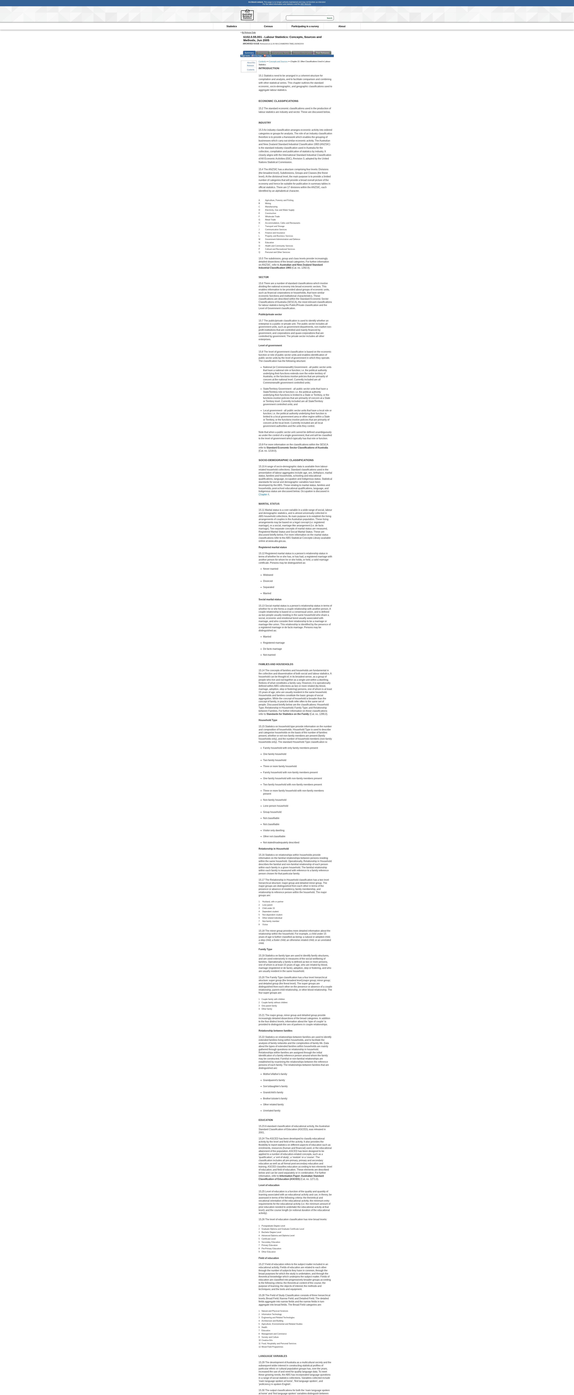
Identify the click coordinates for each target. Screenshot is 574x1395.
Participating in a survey (305, 26)
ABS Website (305, 4)
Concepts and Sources (278, 62)
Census (268, 26)
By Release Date (249, 33)
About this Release (251, 64)
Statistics (231, 26)
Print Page (258, 56)
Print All (268, 56)
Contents (250, 70)
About (341, 26)
